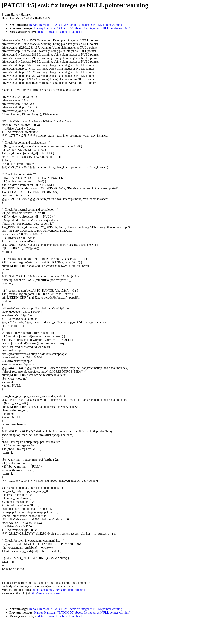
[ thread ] (51, 31)
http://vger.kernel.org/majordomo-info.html (58, 589)
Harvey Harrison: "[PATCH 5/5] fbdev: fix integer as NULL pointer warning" (82, 28)
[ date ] (41, 31)
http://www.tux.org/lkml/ (46, 593)
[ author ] (76, 31)
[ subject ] (64, 31)
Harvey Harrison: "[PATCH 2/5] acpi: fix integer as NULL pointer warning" (76, 24)
